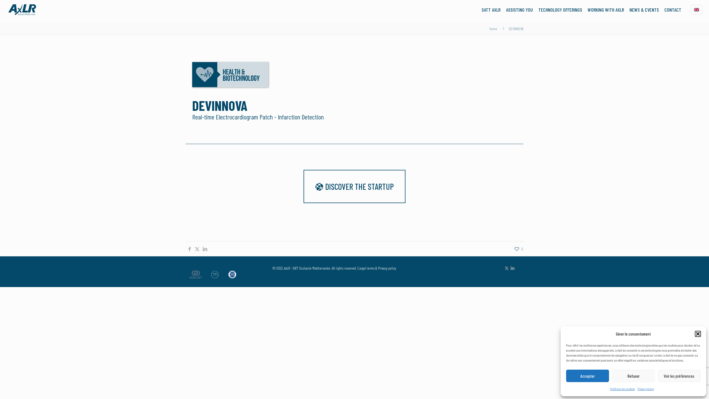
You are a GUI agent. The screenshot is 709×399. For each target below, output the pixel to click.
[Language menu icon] (696, 9)
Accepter (587, 376)
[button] (698, 334)
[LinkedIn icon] (512, 267)
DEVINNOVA (516, 28)
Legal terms (366, 268)
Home (493, 28)
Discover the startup (358, 186)
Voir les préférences (679, 376)
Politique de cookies (622, 389)
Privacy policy (646, 389)
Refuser (633, 376)
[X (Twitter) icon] (507, 267)
